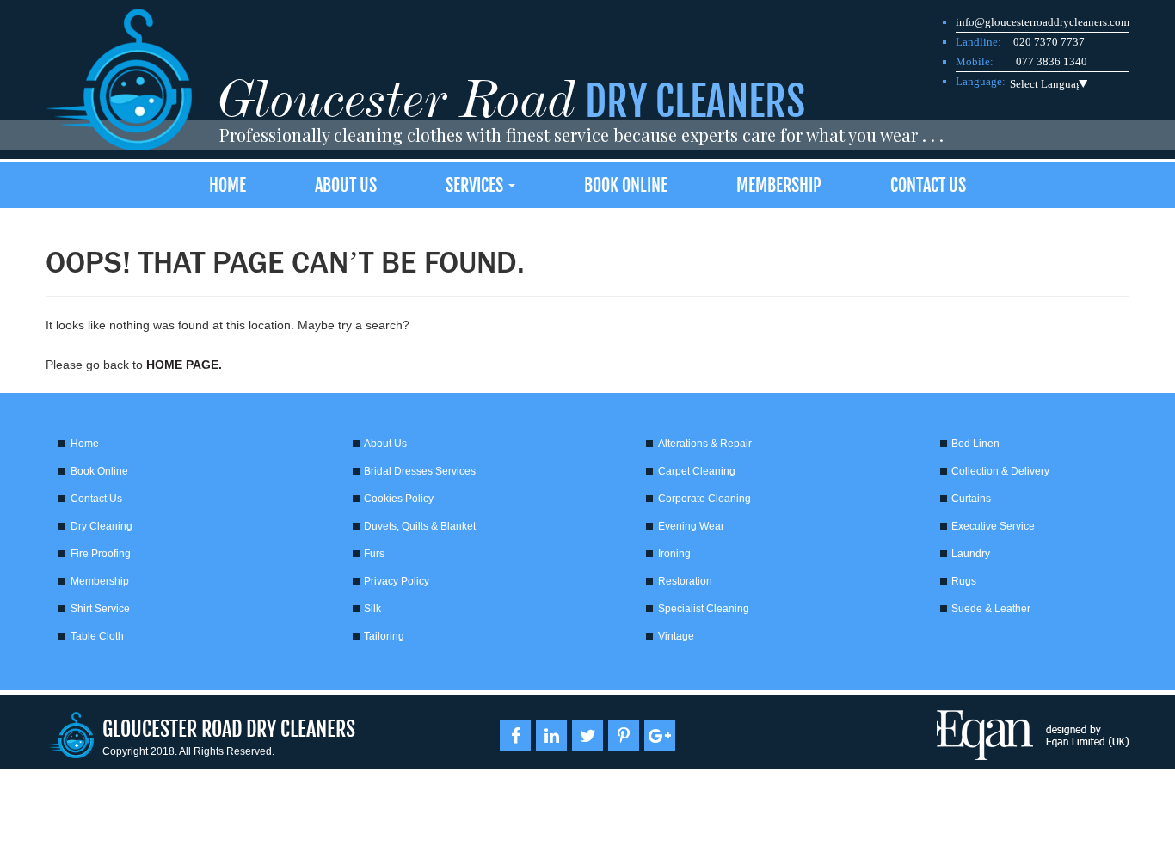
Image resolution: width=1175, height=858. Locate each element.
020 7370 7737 (1049, 41)
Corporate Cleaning (704, 499)
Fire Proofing (101, 554)
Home (227, 185)
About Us (346, 185)
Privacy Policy (396, 581)
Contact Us (928, 185)
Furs (374, 554)
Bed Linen (975, 444)
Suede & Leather (990, 609)
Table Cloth (97, 636)
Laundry (970, 554)
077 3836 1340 (1051, 61)
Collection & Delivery (1000, 471)
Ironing (674, 554)
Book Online (625, 185)
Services (476, 185)
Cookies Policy (399, 499)
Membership (778, 185)
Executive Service (993, 526)
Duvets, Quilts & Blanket (420, 526)
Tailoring (384, 636)
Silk (372, 609)
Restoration (685, 581)
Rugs (963, 581)
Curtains (971, 499)
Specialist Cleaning (703, 609)
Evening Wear (691, 526)
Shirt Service (100, 609)
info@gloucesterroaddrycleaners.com (1042, 21)
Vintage (676, 636)
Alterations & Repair (705, 444)
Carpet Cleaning (696, 471)
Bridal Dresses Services (420, 471)
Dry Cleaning (101, 526)
